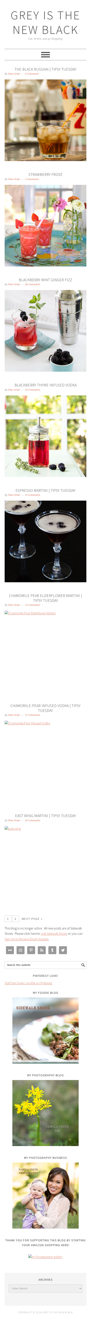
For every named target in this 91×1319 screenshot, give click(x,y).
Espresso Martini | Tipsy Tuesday (45, 490)
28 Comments (32, 284)
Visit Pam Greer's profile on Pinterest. (29, 983)
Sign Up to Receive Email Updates (27, 939)
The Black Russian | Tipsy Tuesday (45, 69)
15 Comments (32, 605)
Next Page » (32, 919)
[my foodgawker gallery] (45, 1257)
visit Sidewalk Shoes (54, 933)
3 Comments (32, 179)
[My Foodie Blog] (46, 1031)
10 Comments (32, 389)
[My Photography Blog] (46, 1113)
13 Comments (32, 495)
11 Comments (32, 715)
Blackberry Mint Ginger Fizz (45, 279)
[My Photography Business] (46, 1196)
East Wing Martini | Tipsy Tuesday (45, 815)
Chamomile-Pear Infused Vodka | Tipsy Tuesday (45, 708)
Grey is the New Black (45, 22)
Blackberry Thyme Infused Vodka (46, 385)
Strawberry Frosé (45, 174)
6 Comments (32, 73)
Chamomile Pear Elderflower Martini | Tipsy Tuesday (45, 598)
